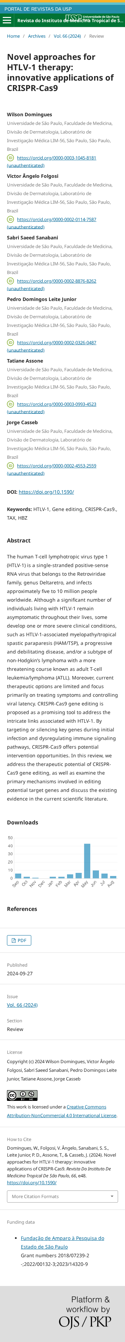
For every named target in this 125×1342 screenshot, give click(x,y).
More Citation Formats (35, 1196)
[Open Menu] (7, 20)
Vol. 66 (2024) (67, 36)
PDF (21, 940)
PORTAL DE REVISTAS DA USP (38, 9)
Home (13, 36)
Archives (36, 36)
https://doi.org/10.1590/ (46, 492)
